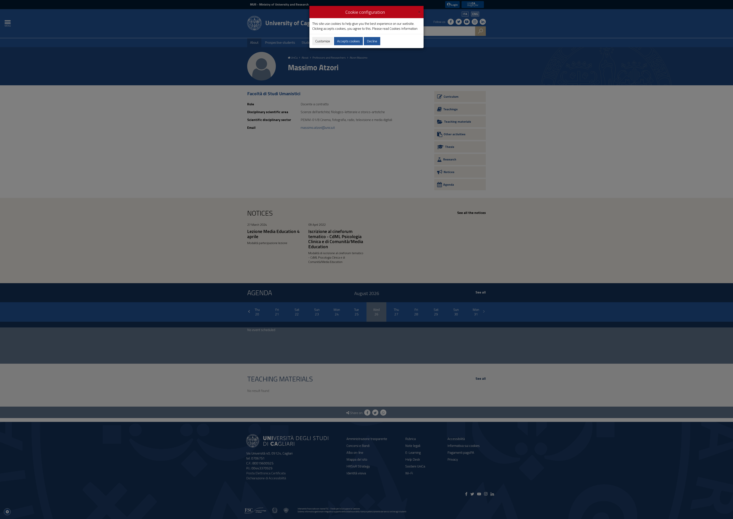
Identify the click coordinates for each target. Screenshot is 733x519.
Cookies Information (403, 28)
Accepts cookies (348, 41)
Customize (322, 41)
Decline (372, 41)
